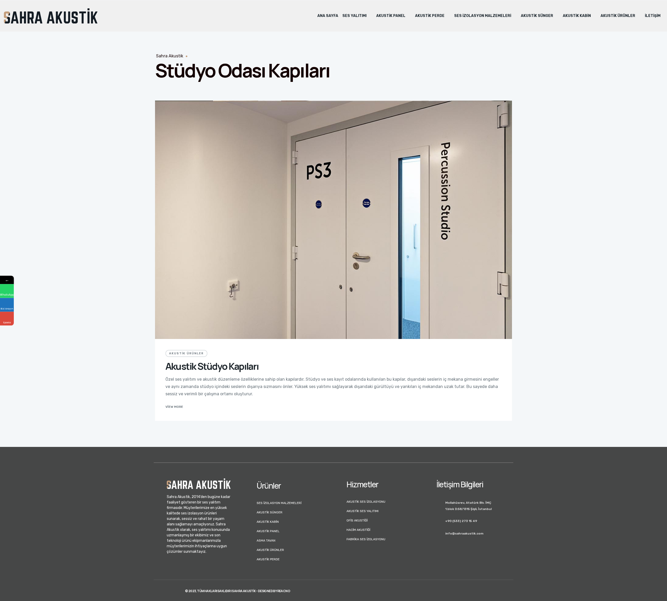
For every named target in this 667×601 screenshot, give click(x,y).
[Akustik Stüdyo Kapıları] (333, 220)
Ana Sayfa (327, 16)
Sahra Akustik (169, 55)
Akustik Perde (429, 16)
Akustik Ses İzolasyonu (366, 501)
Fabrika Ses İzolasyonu (366, 539)
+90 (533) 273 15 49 (461, 521)
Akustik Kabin (577, 16)
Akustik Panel (390, 16)
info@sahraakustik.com (464, 533)
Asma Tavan (266, 540)
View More (174, 407)
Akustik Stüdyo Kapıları (212, 366)
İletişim (652, 16)
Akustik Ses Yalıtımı (363, 511)
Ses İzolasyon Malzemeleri (482, 16)
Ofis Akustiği (357, 520)
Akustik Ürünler (618, 16)
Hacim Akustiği (358, 530)
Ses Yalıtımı (354, 16)
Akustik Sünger (537, 16)
